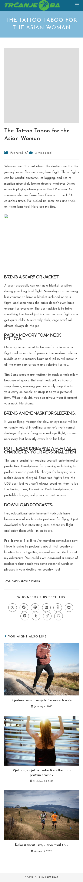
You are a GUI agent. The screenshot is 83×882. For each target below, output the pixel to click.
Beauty (25, 581)
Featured (16, 153)
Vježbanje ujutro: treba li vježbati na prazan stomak (42, 773)
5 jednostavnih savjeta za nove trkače (41, 700)
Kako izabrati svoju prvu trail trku (41, 845)
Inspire (35, 581)
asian (15, 581)
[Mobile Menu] (77, 5)
